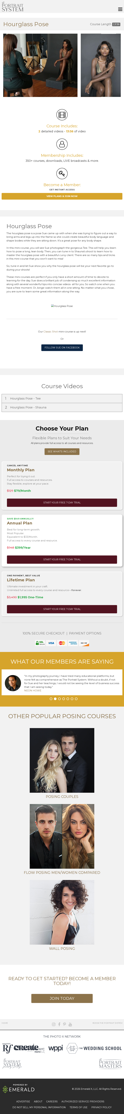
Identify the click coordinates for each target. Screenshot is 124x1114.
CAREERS (52, 1101)
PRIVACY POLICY (101, 1107)
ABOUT (38, 1101)
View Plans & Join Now (62, 196)
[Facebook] (59, 1024)
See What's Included (62, 451)
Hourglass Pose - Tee (23, 398)
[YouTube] (70, 1024)
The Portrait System (12, 6)
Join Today (62, 998)
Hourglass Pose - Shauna (26, 407)
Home (5, 1023)
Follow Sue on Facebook (62, 347)
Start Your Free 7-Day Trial (62, 502)
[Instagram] (54, 1024)
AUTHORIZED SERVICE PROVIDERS (83, 1101)
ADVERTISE (23, 1101)
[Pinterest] (64, 1024)
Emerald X (86, 1088)
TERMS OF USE (79, 1107)
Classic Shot (50, 331)
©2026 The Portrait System (107, 1023)
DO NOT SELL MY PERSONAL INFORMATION (39, 1107)
